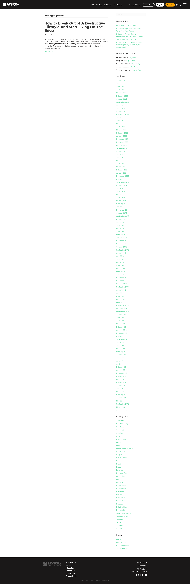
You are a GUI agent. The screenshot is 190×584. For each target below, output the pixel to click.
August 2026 (121, 81)
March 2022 (121, 130)
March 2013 (120, 379)
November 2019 (122, 210)
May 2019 (120, 228)
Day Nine (132, 58)
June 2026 (120, 87)
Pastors (119, 495)
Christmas (120, 427)
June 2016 (120, 318)
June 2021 (120, 157)
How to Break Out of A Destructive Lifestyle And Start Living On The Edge (75, 27)
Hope (118, 461)
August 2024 (121, 111)
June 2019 (120, 225)
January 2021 (121, 173)
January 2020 (121, 207)
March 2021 (120, 167)
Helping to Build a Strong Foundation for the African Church (129, 35)
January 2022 (121, 136)
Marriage (119, 482)
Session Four (137, 70)
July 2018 (120, 256)
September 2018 (122, 250)
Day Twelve (130, 61)
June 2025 (120, 108)
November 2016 (122, 305)
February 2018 (121, 271)
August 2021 (121, 151)
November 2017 (122, 281)
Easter (118, 442)
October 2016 (121, 308)
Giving (68, 565)
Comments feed (122, 545)
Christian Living (122, 424)
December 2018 (122, 241)
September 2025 (122, 102)
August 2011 (121, 398)
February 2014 (122, 367)
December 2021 (122, 139)
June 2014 (120, 361)
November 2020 (122, 179)
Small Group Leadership (125, 513)
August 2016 (121, 315)
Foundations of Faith (124, 448)
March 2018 (120, 268)
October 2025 (121, 99)
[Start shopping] (176, 5)
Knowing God (121, 473)
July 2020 (120, 188)
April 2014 (120, 364)
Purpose (119, 504)
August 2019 (121, 219)
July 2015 (120, 342)
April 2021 (120, 164)
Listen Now (70, 571)
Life (117, 479)
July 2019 (120, 222)
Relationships (121, 507)
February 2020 (122, 204)
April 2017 (120, 296)
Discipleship (121, 439)
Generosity (120, 451)
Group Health (121, 458)
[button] (179, 5)
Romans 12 (120, 510)
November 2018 (122, 244)
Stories (119, 522)
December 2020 (122, 176)
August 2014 (121, 355)
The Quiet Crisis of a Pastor (126, 39)
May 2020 (120, 194)
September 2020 (122, 182)
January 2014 (121, 370)
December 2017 (122, 278)
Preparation (120, 501)
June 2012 (120, 388)
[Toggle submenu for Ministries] (125, 5)
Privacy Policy (71, 576)
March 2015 (120, 348)
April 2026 (120, 90)
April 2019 (120, 231)
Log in (118, 539)
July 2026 (120, 84)
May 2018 (120, 262)
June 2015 (120, 345)
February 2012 (121, 395)
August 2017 (121, 290)
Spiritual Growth (122, 516)
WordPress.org (122, 548)
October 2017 (121, 284)
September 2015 (122, 339)
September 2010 (122, 404)
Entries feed (121, 542)
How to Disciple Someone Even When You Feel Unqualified (128, 30)
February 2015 (121, 352)
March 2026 (121, 93)
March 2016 (120, 324)
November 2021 (122, 142)
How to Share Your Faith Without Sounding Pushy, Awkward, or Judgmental (129, 44)
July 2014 (120, 358)
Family (118, 445)
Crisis (118, 436)
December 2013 (122, 373)
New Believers (121, 485)
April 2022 (120, 127)
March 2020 (121, 201)
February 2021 (121, 170)
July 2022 (120, 117)
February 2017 (121, 302)
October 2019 (121, 213)
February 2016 (121, 327)
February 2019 (121, 234)
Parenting (120, 491)
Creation (119, 433)
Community (120, 430)
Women (119, 528)
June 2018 (120, 259)
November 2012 (122, 382)
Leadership (120, 476)
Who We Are (71, 563)
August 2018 (121, 253)
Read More (49, 52)
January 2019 (121, 238)
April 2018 (120, 265)
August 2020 (121, 185)
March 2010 (120, 407)
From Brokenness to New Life (127, 25)
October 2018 (121, 247)
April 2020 (120, 198)
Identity (119, 464)
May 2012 (120, 392)
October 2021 (121, 145)
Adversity (120, 421)
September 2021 (122, 148)
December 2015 (122, 333)
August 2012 (121, 385)
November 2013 (122, 376)
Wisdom (119, 525)
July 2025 (120, 105)
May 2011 (119, 401)
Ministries (70, 568)
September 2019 (122, 216)
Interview (119, 470)
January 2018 (121, 274)
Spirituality (120, 519)
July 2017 (120, 293)
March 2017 (120, 299)
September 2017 (122, 287)
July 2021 (120, 154)
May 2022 (120, 124)
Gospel (119, 455)
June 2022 (120, 121)
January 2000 (121, 410)
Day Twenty (135, 64)
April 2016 (120, 321)
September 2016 (122, 312)
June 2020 (120, 191)
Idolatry (119, 467)
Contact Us (70, 573)
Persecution (120, 498)
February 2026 (122, 96)
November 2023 (122, 114)
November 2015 (122, 336)
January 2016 (121, 330)
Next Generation (122, 488)
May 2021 (120, 161)
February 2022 (122, 133)
